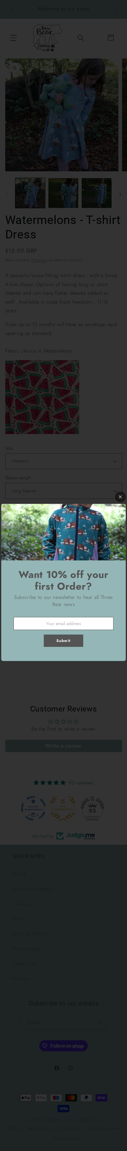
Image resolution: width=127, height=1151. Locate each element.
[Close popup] (120, 497)
